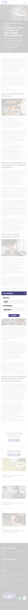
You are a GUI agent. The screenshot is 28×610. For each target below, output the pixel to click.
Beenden (14, 315)
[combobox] (12, 301)
